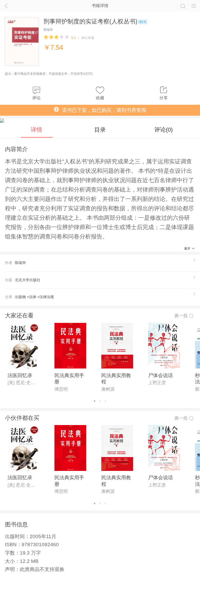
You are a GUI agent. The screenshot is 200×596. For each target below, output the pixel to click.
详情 (36, 129)
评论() (163, 129)
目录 (100, 129)
